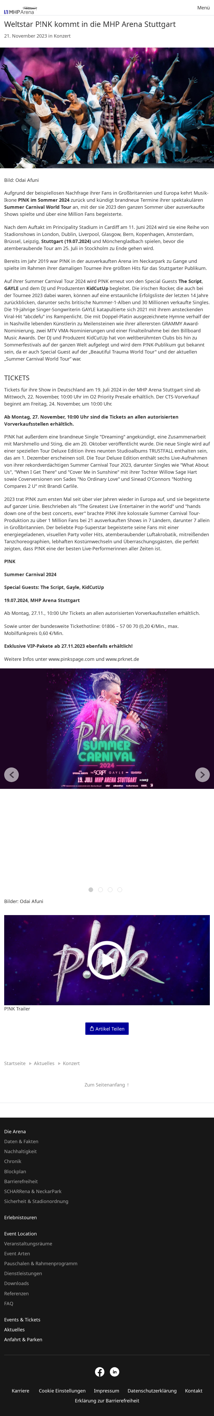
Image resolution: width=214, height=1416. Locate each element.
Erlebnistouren (20, 1217)
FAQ (8, 1303)
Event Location (20, 1233)
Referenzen (16, 1293)
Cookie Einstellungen (62, 1391)
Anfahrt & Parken (23, 1339)
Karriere (20, 1391)
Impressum (106, 1391)
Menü (203, 7)
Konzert (62, 36)
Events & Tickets (22, 1319)
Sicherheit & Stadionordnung (36, 1201)
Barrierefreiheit (21, 1181)
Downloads (16, 1283)
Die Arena (15, 1131)
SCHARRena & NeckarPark (33, 1191)
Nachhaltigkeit (20, 1151)
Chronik (12, 1161)
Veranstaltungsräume (28, 1243)
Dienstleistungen (23, 1273)
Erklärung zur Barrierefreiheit (107, 1400)
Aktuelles (14, 1329)
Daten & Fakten (21, 1141)
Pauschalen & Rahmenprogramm (41, 1263)
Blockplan (15, 1171)
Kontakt (194, 1391)
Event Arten (17, 1253)
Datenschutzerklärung (152, 1391)
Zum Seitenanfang (105, 1085)
